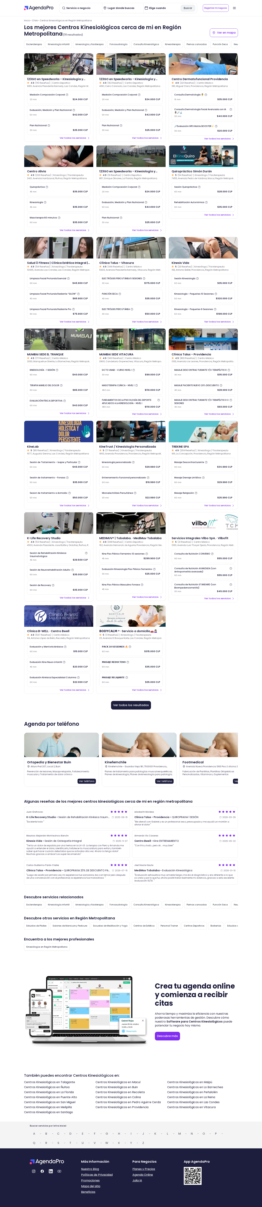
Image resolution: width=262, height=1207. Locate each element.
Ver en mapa (226, 33)
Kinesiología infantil (59, 44)
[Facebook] (42, 1171)
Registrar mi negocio (215, 7)
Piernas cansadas (197, 44)
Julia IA (137, 1180)
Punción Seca (220, 44)
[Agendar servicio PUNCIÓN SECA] (130, 296)
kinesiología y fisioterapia (90, 44)
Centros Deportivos (194, 925)
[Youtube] (59, 1171)
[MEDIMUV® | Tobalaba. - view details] (130, 523)
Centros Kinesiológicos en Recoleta (120, 1092)
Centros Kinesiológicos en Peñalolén (192, 1092)
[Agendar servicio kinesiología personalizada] (130, 464)
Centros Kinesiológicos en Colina (118, 1097)
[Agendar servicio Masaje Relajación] (203, 495)
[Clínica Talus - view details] (130, 247)
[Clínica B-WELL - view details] (58, 616)
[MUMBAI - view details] (58, 339)
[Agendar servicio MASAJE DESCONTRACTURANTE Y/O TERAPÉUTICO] (203, 372)
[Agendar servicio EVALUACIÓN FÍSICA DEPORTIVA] (58, 403)
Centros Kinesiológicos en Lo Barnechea (195, 1087)
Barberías (215, 925)
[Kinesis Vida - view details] (203, 247)
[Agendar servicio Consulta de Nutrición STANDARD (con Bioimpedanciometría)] (203, 588)
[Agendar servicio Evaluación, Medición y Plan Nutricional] (58, 112)
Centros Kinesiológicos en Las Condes (193, 1102)
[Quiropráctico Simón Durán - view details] (203, 156)
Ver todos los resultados (131, 705)
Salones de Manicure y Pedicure (70, 925)
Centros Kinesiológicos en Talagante (49, 1082)
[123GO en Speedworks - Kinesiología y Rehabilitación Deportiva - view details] (58, 64)
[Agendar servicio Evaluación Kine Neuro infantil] (58, 664)
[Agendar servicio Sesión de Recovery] (58, 587)
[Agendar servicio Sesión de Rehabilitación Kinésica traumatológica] (58, 556)
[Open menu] (234, 8)
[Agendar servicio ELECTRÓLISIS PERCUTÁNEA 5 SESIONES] (130, 281)
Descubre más (167, 1036)
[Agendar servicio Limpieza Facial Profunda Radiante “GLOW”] (58, 296)
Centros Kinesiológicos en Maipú (189, 1082)
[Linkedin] (51, 1171)
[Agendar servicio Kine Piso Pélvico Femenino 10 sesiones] (130, 556)
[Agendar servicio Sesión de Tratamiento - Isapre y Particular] (58, 464)
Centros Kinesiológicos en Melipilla (48, 1107)
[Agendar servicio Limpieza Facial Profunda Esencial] (58, 281)
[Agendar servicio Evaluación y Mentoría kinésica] (58, 649)
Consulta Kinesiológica (146, 44)
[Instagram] (34, 1171)
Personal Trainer (169, 925)
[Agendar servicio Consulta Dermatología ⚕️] (203, 97)
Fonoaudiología (118, 44)
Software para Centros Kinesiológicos (194, 1021)
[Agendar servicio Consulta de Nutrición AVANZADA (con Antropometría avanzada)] (203, 572)
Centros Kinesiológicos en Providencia (122, 1107)
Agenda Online (142, 1175)
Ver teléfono (86, 781)
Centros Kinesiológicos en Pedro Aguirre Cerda (128, 1102)
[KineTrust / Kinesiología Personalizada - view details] (130, 431)
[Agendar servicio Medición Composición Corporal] (58, 97)
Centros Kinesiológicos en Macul (118, 1082)
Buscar (188, 8)
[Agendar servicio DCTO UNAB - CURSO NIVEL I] (130, 372)
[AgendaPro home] (38, 8)
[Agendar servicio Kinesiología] (58, 204)
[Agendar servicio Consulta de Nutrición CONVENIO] (203, 556)
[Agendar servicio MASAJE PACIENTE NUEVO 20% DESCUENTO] (203, 388)
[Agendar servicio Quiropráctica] (58, 189)
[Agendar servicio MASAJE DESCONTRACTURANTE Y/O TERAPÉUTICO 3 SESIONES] (203, 403)
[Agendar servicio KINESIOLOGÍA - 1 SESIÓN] (58, 372)
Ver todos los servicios (73, 138)
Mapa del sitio (90, 1186)
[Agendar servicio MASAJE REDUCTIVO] (130, 664)
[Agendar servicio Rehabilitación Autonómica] (203, 204)
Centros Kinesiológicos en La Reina (191, 1097)
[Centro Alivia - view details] (58, 156)
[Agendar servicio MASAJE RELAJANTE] (130, 680)
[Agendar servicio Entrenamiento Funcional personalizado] (130, 480)
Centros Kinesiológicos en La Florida (49, 1092)
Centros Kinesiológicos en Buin (117, 1087)
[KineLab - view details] (58, 431)
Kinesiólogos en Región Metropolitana (46, 946)
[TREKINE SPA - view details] (203, 431)
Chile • (35, 20)
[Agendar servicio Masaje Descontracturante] (203, 464)
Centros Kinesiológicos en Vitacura (191, 1107)
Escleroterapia (34, 44)
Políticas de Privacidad (97, 1175)
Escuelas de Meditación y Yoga (110, 925)
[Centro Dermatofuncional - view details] (203, 64)
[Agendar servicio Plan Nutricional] (58, 128)
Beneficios (88, 1192)
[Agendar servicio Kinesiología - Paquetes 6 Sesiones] (203, 311)
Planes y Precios (143, 1169)
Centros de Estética (144, 925)
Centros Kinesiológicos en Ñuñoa (47, 1087)
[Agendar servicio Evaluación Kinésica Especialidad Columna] (58, 680)
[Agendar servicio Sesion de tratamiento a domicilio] (58, 495)
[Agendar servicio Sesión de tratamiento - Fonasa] (58, 480)
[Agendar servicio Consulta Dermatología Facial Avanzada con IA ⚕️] (203, 113)
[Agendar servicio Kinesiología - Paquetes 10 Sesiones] (203, 296)
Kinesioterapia (173, 44)
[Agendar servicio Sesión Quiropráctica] (203, 189)
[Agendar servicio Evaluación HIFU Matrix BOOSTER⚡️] (203, 128)
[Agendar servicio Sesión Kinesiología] (203, 281)
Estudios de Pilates (36, 925)
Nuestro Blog (90, 1169)
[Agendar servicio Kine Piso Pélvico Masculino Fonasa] (130, 587)
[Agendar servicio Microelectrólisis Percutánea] (130, 495)
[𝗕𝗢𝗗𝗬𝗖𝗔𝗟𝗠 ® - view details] (130, 616)
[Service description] (67, 95)
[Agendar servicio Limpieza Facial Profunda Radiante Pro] (58, 311)
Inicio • (27, 20)
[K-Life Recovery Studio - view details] (58, 523)
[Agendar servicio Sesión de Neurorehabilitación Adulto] (58, 572)
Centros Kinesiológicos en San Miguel (49, 1102)
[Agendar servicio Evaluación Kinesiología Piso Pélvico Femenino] (130, 571)
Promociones (90, 1180)
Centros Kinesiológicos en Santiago (48, 1112)
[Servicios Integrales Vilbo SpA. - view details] (203, 523)
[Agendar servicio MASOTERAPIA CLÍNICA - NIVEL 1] (130, 388)
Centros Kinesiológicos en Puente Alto (50, 1097)
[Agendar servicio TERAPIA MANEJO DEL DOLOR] (58, 388)
